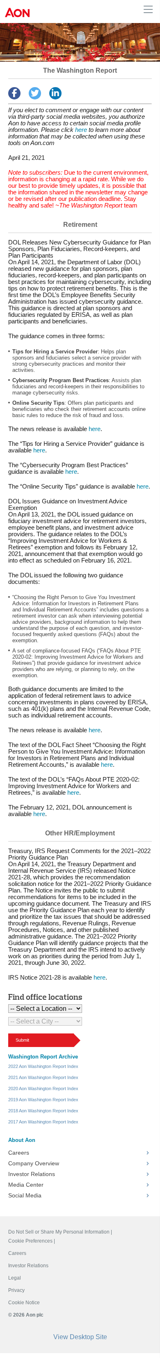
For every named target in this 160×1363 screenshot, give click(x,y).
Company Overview (33, 1163)
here (81, 130)
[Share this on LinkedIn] (55, 93)
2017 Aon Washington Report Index (43, 1121)
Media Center (25, 1184)
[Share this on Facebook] (14, 93)
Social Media (24, 1195)
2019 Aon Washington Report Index (43, 1099)
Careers (18, 1152)
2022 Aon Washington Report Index (43, 1066)
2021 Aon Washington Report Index (43, 1077)
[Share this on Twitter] (35, 93)
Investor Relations (31, 1174)
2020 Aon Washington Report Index (43, 1088)
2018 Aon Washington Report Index (43, 1110)
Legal (14, 1278)
